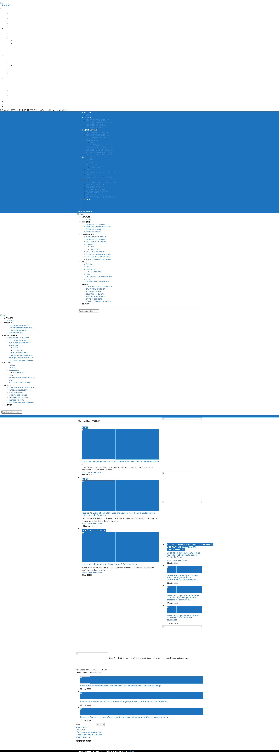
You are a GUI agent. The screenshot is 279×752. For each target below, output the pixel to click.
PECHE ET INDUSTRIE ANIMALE (20, 76)
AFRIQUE (181, 544)
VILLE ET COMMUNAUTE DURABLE (21, 53)
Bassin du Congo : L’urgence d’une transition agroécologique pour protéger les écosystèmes (183, 597)
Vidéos (11, 13)
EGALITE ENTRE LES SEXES (18, 90)
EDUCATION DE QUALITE (18, 88)
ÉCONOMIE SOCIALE (16, 26)
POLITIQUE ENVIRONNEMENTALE (21, 51)
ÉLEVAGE (12, 58)
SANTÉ (85, 428)
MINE (11, 73)
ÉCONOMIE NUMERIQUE (17, 23)
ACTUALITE (8, 11)
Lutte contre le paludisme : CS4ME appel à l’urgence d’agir (109, 564)
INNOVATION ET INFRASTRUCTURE (22, 71)
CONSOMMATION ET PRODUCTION (22, 81)
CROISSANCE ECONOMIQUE (19, 18)
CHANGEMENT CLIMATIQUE (19, 31)
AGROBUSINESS (19, 66)
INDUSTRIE (8, 56)
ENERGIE (12, 61)
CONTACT (8, 98)
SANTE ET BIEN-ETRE (17, 93)
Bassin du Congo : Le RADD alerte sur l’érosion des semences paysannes (183, 617)
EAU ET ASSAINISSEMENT (18, 46)
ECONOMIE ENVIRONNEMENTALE (21, 21)
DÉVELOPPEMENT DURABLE (19, 36)
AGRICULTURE (14, 63)
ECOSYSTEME (18, 43)
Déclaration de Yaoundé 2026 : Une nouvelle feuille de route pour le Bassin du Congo (183, 554)
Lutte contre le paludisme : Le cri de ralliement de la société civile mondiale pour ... (120, 462)
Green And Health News (92, 472)
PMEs (11, 68)
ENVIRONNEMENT (11, 28)
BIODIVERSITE (14, 38)
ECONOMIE (8, 16)
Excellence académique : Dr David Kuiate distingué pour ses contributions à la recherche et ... (183, 577)
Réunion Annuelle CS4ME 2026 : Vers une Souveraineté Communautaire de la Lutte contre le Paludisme (118, 514)
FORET (15, 41)
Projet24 (63, 110)
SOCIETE (7, 78)
